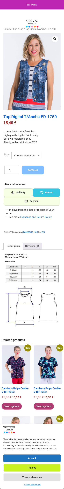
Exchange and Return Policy (36, 217)
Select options (11, 406)
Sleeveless (27, 232)
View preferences (32, 477)
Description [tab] (13, 246)
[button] (55, 39)
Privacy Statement (32, 485)
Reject (32, 467)
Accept (32, 458)
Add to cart (33, 170)
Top (21, 29)
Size (6, 154)
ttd (43, 232)
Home (6, 29)
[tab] (18, 192)
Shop (14, 29)
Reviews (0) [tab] (32, 246)
